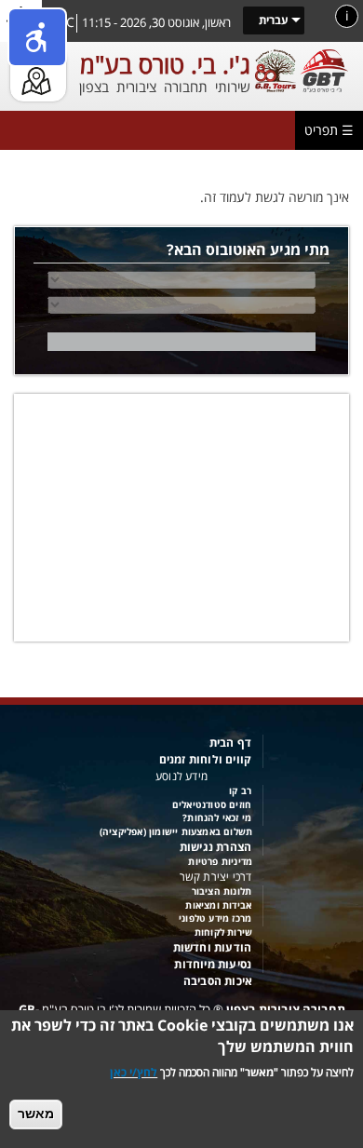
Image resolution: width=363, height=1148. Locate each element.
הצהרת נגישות (215, 847)
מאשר (36, 1113)
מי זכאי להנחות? (216, 818)
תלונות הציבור (222, 891)
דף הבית (230, 742)
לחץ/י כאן (133, 1072)
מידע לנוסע (181, 776)
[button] (37, 37)
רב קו (240, 791)
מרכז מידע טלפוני (215, 918)
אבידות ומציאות (218, 905)
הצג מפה (36, 55)
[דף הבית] (299, 70)
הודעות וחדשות (212, 947)
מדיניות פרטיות (220, 862)
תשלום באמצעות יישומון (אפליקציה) (176, 832)
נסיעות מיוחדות (212, 964)
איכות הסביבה (217, 981)
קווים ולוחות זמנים (205, 759)
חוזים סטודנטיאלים (211, 805)
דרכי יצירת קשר (216, 877)
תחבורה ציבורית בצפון (285, 1009)
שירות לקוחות (223, 932)
